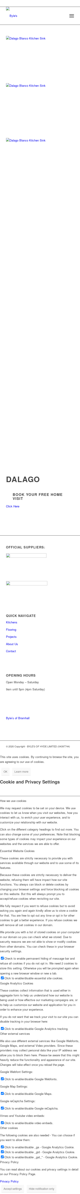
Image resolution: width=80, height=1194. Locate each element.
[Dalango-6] (40, 38)
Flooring (11, 629)
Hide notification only (41, 1188)
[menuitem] (71, 15)
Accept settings (13, 1188)
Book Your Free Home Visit (38, 496)
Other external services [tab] (15, 1033)
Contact (11, 651)
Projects (11, 636)
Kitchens (11, 622)
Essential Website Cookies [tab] (17, 851)
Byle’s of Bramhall (18, 718)
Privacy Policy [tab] (9, 1162)
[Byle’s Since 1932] (33, 16)
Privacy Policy (9, 1181)
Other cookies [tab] (9, 1128)
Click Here (12, 506)
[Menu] (71, 15)
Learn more (21, 771)
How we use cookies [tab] (13, 801)
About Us (12, 644)
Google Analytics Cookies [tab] (16, 983)
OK (5, 771)
